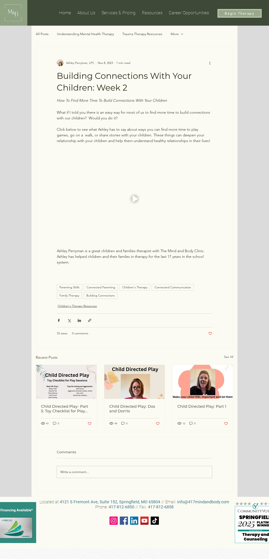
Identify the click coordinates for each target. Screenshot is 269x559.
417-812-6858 (161, 506)
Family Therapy (69, 295)
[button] (152, 13)
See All (228, 357)
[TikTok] (155, 521)
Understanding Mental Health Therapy (85, 34)
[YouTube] (144, 521)
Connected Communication (172, 287)
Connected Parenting (101, 287)
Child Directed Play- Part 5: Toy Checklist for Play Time (64, 408)
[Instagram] (113, 521)
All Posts (42, 34)
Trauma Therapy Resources (142, 34)
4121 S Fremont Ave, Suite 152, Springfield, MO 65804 (110, 501)
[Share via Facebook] (59, 320)
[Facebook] (124, 521)
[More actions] (209, 62)
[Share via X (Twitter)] (69, 320)
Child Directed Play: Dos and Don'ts (132, 408)
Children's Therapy (134, 287)
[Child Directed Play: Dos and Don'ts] (134, 382)
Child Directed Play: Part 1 (201, 406)
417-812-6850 (121, 506)
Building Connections (100, 295)
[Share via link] (90, 320)
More (175, 34)
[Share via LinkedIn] (79, 320)
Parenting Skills (69, 287)
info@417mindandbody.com (203, 501)
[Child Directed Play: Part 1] (202, 382)
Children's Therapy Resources (77, 306)
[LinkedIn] (134, 521)
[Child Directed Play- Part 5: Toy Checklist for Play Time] (66, 382)
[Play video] (134, 199)
